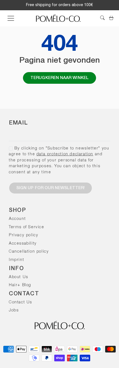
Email (18, 123)
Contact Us (20, 302)
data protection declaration (65, 154)
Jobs (14, 310)
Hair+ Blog (20, 285)
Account (17, 219)
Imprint (16, 260)
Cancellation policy (29, 251)
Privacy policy (23, 235)
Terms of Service (26, 227)
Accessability (23, 243)
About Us (18, 277)
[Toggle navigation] (10, 18)
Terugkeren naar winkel (59, 78)
